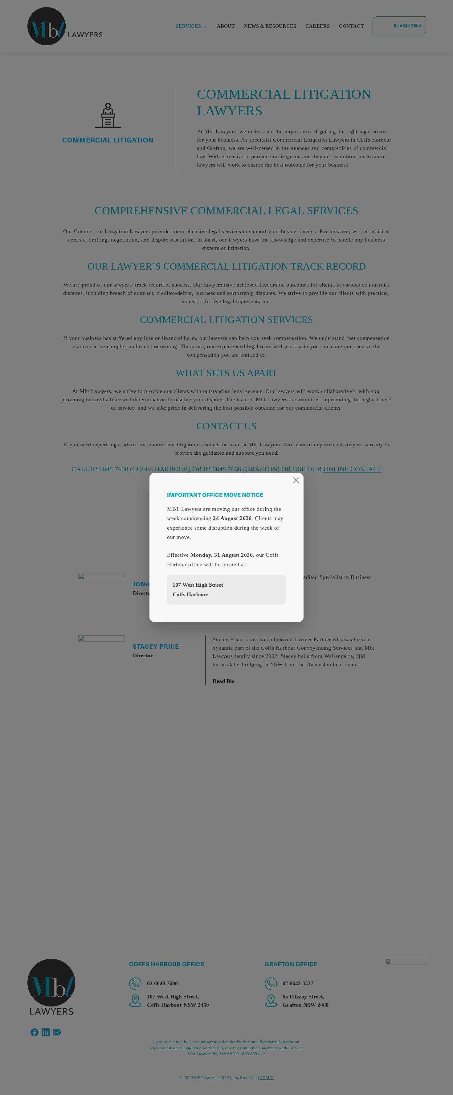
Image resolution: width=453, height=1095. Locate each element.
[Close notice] (296, 480)
